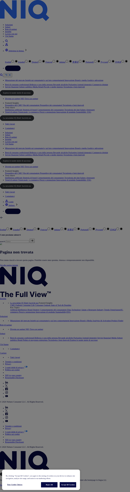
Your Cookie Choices (14, 485)
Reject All (49, 485)
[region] (41, 480)
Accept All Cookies (68, 485)
